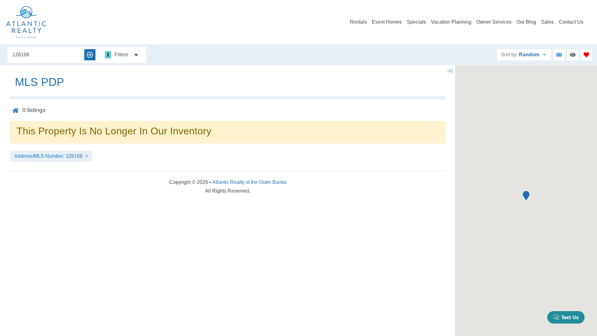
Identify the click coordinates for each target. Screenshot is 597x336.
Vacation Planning (451, 22)
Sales (547, 22)
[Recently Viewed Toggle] (572, 54)
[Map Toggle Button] (559, 54)
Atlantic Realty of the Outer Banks (249, 182)
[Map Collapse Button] (449, 71)
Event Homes (387, 22)
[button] (526, 196)
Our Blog (526, 22)
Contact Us (571, 22)
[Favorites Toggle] (586, 54)
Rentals (358, 22)
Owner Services (493, 22)
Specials (416, 22)
